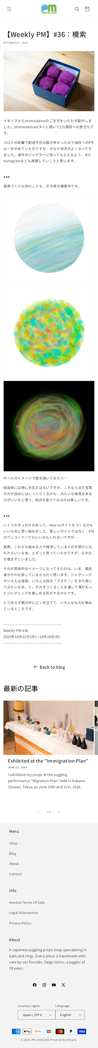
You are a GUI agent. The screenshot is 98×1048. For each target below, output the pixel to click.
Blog (12, 853)
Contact (15, 873)
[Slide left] (39, 812)
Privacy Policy (20, 923)
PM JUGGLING (40, 1039)
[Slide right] (59, 812)
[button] (9, 9)
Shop (13, 843)
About (14, 863)
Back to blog (52, 667)
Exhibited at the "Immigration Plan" (48, 761)
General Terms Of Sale (27, 902)
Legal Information (23, 912)
